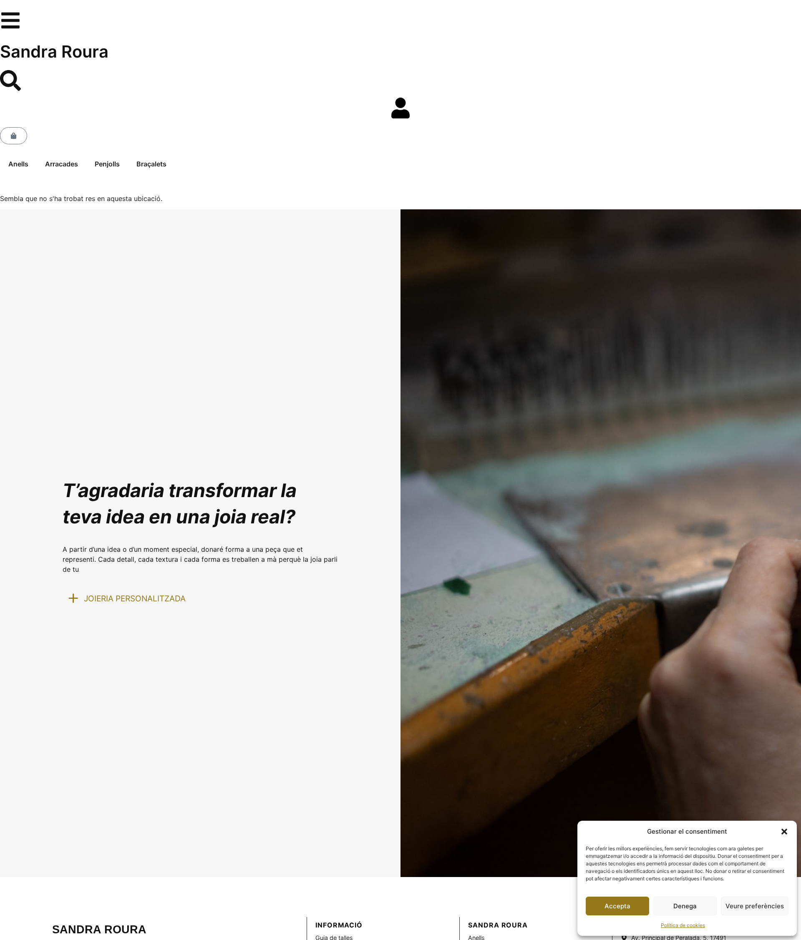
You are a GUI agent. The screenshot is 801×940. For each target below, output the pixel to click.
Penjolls (107, 164)
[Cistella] (13, 135)
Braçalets (151, 164)
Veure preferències (754, 906)
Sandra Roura (54, 51)
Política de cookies (683, 925)
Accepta (617, 906)
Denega (685, 906)
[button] (784, 831)
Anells (18, 164)
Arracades (61, 164)
